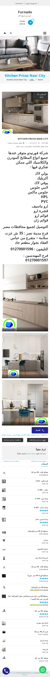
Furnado (25, 12)
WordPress (25, 675)
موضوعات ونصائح (13, 143)
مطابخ (20, 143)
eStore (32, 673)
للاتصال (38, 430)
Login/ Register (31, 3)
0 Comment (33, 143)
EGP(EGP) (19, 3)
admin (44, 143)
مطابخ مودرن (28, 146)
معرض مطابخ (20, 146)
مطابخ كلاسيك (36, 146)
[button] (42, 669)
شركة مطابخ (44, 146)
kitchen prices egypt (38, 440)
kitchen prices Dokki (12, 440)
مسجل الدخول (31, 453)
